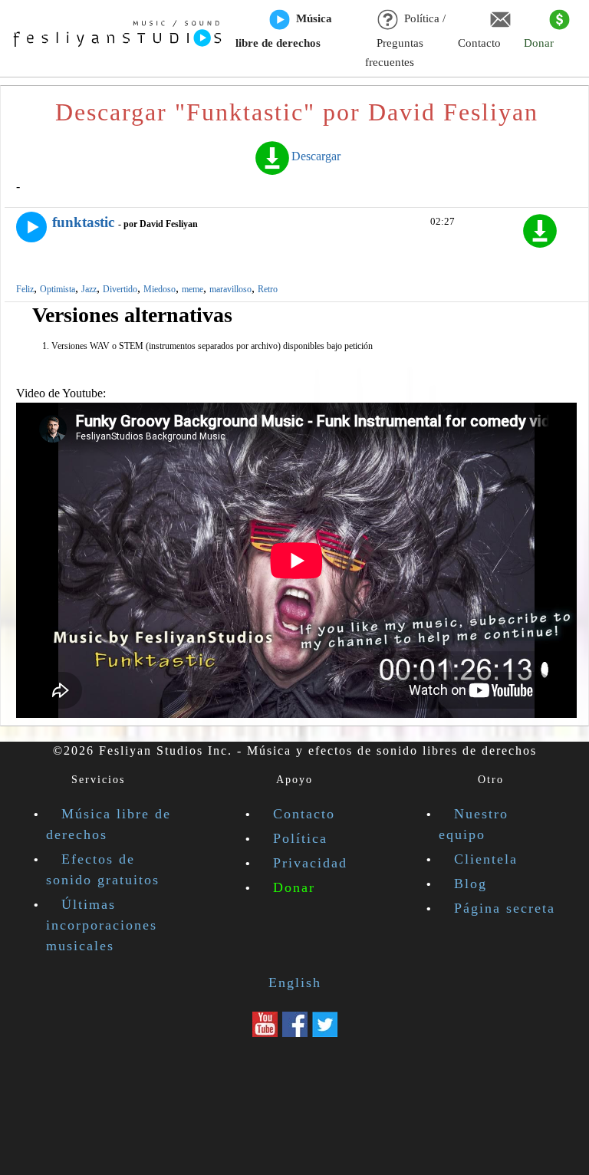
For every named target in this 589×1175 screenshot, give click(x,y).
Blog (470, 883)
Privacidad (310, 863)
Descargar (316, 156)
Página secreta (504, 908)
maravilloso (230, 289)
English (294, 982)
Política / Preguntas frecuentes (405, 40)
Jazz (89, 289)
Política (300, 838)
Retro (268, 289)
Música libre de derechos (283, 30)
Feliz (25, 289)
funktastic (83, 222)
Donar (539, 43)
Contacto (479, 43)
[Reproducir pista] (31, 227)
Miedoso (159, 289)
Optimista (57, 289)
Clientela (486, 859)
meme (192, 289)
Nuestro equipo (473, 824)
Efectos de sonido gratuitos (103, 869)
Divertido (120, 289)
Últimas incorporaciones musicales (101, 925)
